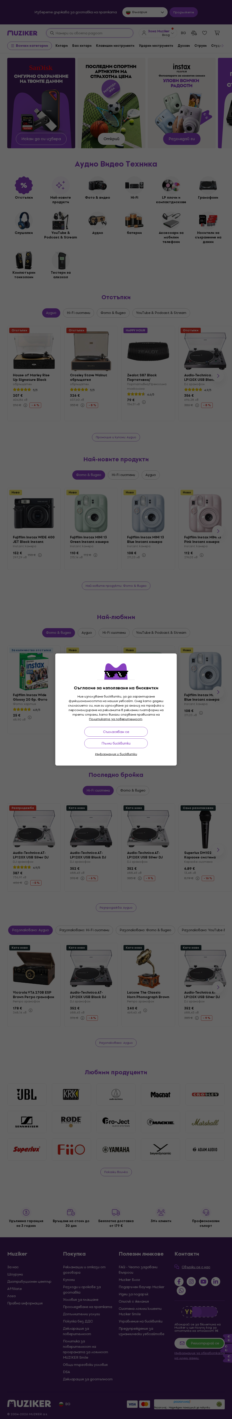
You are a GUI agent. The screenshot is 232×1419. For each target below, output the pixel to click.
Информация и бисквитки (116, 754)
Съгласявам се (116, 732)
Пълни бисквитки (116, 743)
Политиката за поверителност (115, 719)
